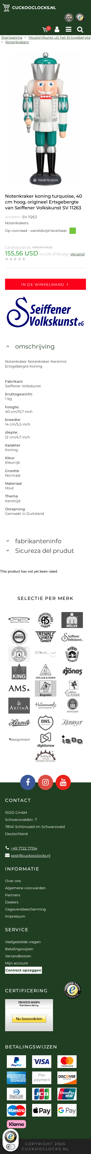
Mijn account (16, 963)
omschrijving (35, 346)
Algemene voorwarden (25, 888)
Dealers (11, 902)
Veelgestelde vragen (23, 942)
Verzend (77, 254)
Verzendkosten (18, 956)
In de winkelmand (42, 284)
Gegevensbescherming (25, 909)
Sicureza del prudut (44, 550)
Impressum (15, 916)
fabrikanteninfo (38, 541)
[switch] (10, 1146)
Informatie (22, 869)
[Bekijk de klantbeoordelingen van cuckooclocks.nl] (29, 1017)
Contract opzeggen (23, 970)
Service (17, 930)
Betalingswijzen (19, 949)
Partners (12, 895)
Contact (18, 800)
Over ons (13, 881)
